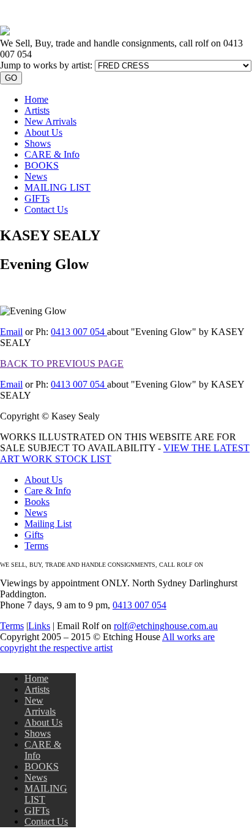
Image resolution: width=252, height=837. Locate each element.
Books (37, 501)
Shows (37, 143)
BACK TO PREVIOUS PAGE (62, 363)
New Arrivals (50, 121)
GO (11, 78)
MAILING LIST (57, 187)
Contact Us (46, 209)
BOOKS (41, 165)
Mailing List (48, 523)
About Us (43, 132)
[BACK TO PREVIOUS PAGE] (71, 290)
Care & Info (47, 490)
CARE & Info (52, 154)
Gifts (33, 534)
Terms (36, 545)
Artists (37, 110)
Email (11, 331)
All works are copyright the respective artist (107, 642)
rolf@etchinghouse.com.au (166, 626)
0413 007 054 (79, 331)
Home (36, 99)
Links (39, 626)
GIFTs (37, 198)
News (35, 176)
